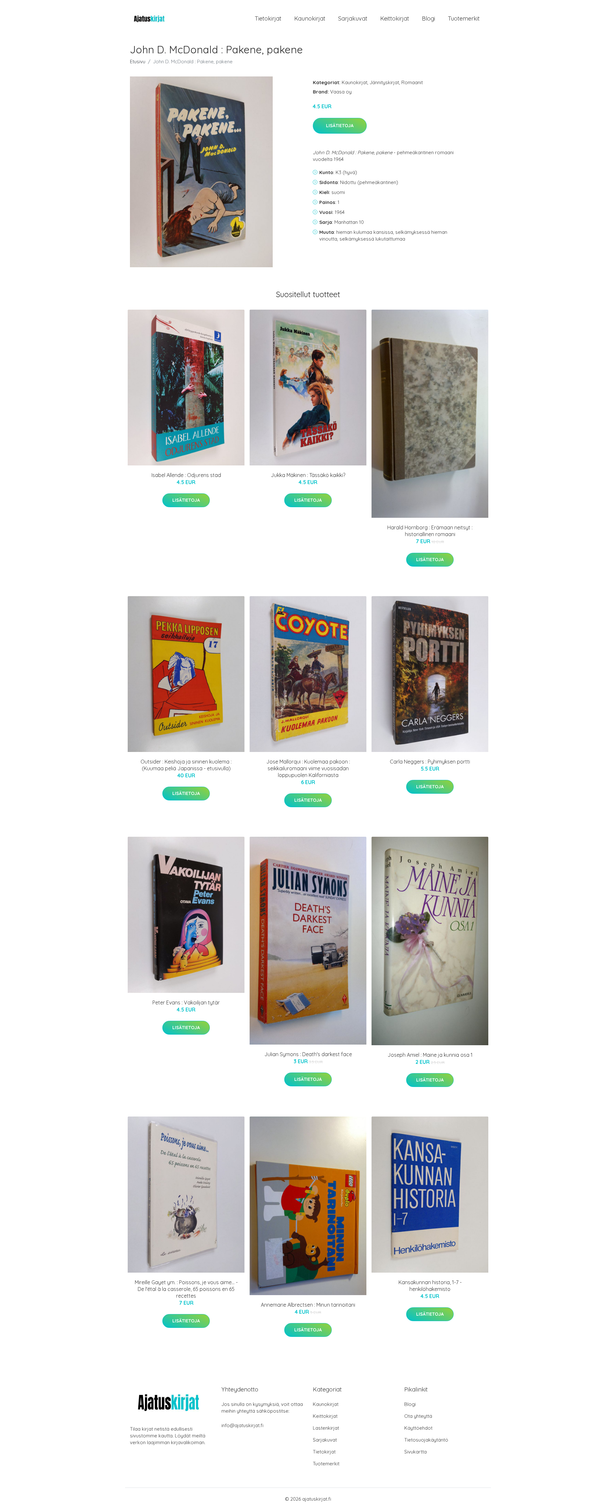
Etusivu (137, 61)
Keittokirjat (394, 18)
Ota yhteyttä (418, 1416)
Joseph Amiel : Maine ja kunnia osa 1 (430, 1055)
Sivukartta (415, 1452)
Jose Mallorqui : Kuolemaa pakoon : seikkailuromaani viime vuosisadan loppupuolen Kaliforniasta (308, 768)
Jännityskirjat (384, 82)
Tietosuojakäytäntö (426, 1440)
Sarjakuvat (352, 18)
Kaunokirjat (309, 18)
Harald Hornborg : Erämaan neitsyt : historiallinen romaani (430, 530)
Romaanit (412, 82)
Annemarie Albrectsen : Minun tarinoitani (308, 1305)
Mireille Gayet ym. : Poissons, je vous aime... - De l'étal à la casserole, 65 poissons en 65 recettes (186, 1289)
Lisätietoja (340, 125)
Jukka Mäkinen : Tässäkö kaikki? (308, 475)
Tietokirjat (268, 18)
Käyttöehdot (418, 1428)
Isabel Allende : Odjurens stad (186, 475)
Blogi (428, 18)
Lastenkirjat (326, 1428)
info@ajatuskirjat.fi (242, 1425)
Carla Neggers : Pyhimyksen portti (430, 761)
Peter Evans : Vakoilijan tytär (186, 1002)
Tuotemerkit (464, 18)
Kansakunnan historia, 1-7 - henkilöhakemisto (430, 1285)
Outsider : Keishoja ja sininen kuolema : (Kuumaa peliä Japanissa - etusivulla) (186, 765)
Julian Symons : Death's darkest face (308, 1054)
